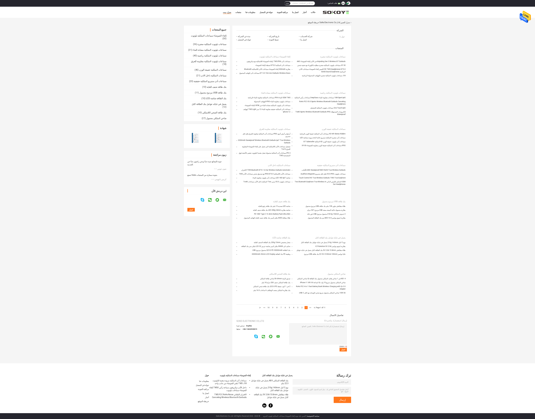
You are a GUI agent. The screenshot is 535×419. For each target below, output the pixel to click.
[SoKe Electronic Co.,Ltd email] (226, 200)
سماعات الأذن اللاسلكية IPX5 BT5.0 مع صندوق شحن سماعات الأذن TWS (264, 174)
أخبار (305, 12)
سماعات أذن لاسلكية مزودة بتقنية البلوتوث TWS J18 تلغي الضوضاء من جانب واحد (230, 381)
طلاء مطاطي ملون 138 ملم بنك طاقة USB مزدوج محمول (325, 206)
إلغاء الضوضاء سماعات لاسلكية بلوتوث (208, 35)
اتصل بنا (295, 12)
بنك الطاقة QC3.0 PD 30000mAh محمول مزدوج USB (271, 250)
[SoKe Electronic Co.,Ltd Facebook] (271, 407)
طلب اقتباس (332, 3)
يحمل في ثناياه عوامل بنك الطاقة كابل (209, 104)
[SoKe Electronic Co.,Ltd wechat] (211, 200)
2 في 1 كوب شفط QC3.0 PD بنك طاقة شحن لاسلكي (271, 286)
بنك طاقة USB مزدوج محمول (212, 92)
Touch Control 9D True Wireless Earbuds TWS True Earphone (322, 178)
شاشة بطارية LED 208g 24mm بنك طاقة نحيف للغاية (271, 210)
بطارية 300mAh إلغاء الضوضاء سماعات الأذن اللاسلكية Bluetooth (267, 69)
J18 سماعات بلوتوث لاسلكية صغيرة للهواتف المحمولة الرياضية (324, 76)
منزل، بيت (227, 12)
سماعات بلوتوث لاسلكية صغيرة (212, 44)
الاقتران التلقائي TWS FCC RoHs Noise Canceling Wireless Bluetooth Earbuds (229, 395)
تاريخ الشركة (274, 36)
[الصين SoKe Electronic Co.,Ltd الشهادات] (195, 138)
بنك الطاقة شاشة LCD (216, 98)
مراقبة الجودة (282, 12)
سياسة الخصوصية (313, 416)
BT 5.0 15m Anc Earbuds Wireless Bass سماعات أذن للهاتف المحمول (264, 73)
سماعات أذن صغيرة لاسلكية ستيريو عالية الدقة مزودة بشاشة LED (323, 138)
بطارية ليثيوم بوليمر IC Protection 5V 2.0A (330, 246)
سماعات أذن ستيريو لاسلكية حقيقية (210, 81)
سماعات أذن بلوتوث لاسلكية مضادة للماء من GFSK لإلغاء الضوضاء (267, 105)
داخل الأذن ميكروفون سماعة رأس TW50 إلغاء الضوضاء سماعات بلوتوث (228, 388)
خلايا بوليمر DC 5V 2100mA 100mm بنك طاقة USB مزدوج (325, 254)
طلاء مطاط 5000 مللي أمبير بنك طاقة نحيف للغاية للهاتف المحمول (267, 218)
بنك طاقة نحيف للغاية (216, 87)
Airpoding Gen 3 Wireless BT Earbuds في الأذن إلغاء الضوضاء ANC (321, 61)
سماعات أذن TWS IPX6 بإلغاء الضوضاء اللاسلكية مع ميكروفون (268, 61)
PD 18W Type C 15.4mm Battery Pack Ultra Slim (272, 214)
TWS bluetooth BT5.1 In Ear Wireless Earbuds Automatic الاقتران (265, 170)
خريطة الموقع (203, 401)
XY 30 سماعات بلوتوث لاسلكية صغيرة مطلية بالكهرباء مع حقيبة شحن (321, 65)
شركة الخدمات (306, 36)
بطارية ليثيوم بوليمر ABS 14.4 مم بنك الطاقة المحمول (327, 218)
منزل (348, 22)
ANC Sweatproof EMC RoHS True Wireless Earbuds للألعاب (324, 170)
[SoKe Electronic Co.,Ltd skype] (204, 200)
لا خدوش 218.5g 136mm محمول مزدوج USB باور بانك (326, 214)
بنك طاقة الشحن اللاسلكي (214, 112)
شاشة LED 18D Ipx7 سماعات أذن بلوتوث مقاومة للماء (271, 178)
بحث (287, 3)
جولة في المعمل (266, 12)
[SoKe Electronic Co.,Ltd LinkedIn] (264, 407)
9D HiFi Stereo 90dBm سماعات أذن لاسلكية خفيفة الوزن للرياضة (323, 134)
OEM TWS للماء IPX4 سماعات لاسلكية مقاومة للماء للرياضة (269, 98)
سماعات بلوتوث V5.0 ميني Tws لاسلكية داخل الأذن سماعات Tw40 (266, 182)
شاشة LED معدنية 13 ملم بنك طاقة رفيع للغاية (274, 206)
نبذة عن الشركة (244, 36)
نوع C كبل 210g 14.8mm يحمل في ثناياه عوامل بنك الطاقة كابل (323, 242)
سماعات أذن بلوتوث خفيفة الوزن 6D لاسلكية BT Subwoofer (325, 142)
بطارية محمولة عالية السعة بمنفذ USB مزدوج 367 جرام (326, 210)
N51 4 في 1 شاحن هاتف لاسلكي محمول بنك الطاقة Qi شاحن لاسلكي (321, 279)
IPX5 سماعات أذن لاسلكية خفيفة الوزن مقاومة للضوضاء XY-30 (324, 145)
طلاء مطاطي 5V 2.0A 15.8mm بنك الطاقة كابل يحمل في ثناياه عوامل (321, 250)
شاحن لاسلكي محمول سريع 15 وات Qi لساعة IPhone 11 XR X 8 (323, 283)
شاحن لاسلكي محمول (216, 118)
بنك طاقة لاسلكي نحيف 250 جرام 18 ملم (276, 283)
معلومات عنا (250, 12)
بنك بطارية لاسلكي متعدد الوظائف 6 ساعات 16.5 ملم (271, 290)
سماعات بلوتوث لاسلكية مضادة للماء (209, 50)
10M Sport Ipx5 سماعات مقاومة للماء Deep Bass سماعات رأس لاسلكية (320, 98)
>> (264, 308)
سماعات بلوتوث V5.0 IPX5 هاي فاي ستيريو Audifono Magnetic (323, 174)
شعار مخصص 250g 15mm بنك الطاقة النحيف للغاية (272, 242)
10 (268, 308)
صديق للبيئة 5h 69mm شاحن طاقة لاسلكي (275, 279)
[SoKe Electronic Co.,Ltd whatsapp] (219, 200)
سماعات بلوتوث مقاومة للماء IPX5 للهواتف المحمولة (272, 101)
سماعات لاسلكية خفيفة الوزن (212, 70)
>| (260, 308)
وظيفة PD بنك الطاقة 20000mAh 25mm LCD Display (271, 254)
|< (314, 308)
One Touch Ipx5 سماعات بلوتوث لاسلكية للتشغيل (328, 108)
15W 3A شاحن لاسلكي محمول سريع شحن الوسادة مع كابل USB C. (322, 293)
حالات (313, 12)
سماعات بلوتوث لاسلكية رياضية (211, 55)
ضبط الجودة (274, 40)
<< (310, 308)
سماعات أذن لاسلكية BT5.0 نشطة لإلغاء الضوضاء (273, 65)
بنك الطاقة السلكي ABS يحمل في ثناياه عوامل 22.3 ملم (269, 381)
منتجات (238, 12)
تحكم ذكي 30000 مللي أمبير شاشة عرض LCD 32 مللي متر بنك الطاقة (265, 246)
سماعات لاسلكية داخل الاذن (213, 75)
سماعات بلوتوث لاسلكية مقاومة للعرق (208, 61)
